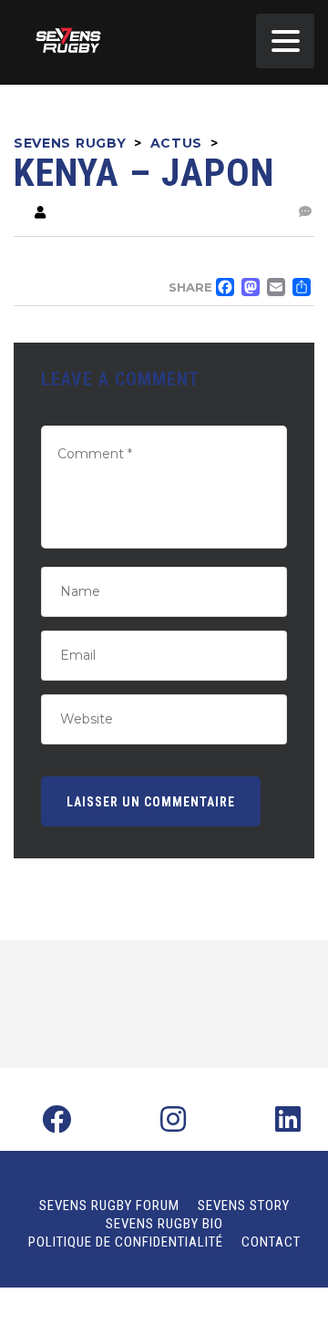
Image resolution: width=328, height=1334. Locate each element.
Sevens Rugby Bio (164, 1224)
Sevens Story (244, 1205)
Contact (271, 1242)
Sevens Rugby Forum (109, 1205)
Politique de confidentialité (125, 1242)
